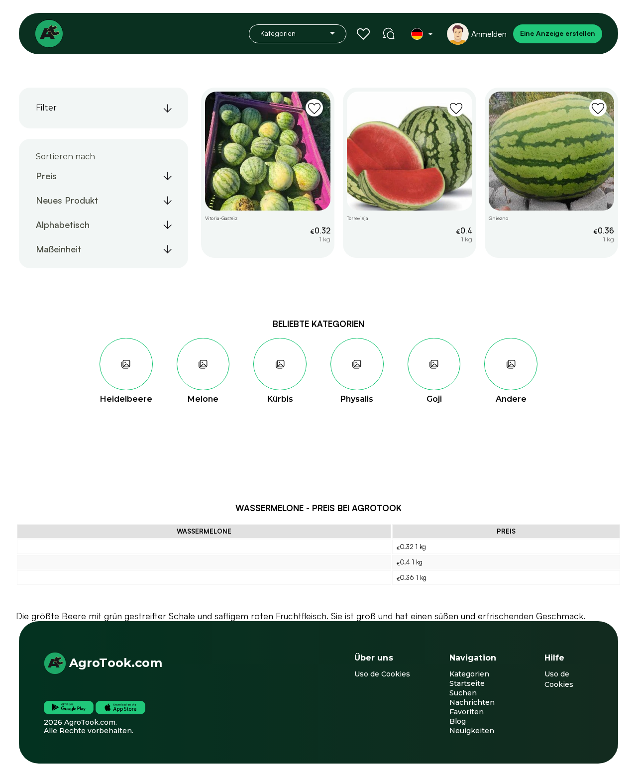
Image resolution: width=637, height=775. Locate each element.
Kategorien (469, 673)
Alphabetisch (63, 224)
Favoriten (466, 711)
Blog (457, 721)
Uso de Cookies (382, 673)
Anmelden (489, 34)
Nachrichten (472, 702)
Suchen (463, 692)
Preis (46, 175)
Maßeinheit (58, 248)
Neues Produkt (67, 200)
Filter (46, 107)
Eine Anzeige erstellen (557, 33)
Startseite (467, 683)
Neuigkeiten (471, 730)
